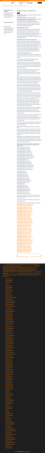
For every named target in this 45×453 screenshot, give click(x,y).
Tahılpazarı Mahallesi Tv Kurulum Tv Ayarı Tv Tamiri (24, 248)
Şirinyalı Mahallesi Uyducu (9, 313)
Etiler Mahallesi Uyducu (8, 299)
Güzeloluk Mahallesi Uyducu (9, 328)
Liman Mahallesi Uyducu (9, 364)
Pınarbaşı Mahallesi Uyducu (9, 365)
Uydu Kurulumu (7, 5)
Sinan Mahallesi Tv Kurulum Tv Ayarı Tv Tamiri (24, 235)
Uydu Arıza (11, 5)
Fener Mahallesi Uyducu (8, 316)
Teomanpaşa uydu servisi (28, 271)
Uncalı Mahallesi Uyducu (9, 360)
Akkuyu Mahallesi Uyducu (9, 345)
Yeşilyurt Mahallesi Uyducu (9, 386)
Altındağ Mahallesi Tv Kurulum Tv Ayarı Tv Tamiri (24, 233)
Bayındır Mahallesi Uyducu (9, 326)
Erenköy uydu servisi (6, 266)
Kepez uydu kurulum (31, 266)
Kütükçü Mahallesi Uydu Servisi (31, 270)
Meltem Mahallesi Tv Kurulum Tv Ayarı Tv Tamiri (24, 219)
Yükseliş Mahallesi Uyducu (9, 374)
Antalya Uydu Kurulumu (8, 287)
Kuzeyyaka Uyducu (8, 398)
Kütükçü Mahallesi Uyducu (13, 270)
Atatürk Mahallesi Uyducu (9, 403)
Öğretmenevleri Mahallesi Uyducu (10, 353)
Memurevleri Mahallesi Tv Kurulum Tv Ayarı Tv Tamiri (25, 237)
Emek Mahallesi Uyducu (8, 401)
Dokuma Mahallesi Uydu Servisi (21, 264)
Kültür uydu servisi (5, 270)
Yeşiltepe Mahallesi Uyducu (9, 384)
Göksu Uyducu (7, 405)
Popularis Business (27, 451)
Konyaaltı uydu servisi (13, 267)
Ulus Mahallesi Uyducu (8, 389)
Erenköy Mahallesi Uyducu (9, 415)
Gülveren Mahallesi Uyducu (9, 379)
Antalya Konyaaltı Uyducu (9, 290)
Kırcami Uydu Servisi (8, 446)
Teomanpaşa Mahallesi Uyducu (9, 423)
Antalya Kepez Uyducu (8, 289)
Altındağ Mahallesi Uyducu (9, 331)
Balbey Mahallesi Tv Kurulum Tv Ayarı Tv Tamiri (24, 250)
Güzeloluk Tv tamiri (38, 253)
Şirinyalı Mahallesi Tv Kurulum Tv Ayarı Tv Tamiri (24, 211)
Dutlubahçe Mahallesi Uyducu (9, 323)
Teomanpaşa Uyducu (8, 425)
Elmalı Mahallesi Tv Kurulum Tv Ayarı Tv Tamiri (24, 251)
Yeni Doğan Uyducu (8, 420)
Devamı (12, 17)
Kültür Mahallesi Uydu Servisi (33, 268)
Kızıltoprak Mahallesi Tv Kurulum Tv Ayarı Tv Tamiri (24, 208)
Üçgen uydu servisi (24, 274)
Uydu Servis (7, 284)
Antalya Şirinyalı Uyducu (9, 280)
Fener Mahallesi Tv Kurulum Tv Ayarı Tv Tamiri (24, 215)
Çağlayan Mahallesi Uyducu (9, 304)
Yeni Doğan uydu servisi (29, 273)
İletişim (25, 5)
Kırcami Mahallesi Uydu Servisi (9, 444)
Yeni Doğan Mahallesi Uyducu (9, 422)
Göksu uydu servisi (18, 266)
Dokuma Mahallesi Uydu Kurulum (11, 264)
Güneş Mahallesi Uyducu (9, 435)
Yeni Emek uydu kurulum (37, 273)
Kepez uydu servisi (36, 266)
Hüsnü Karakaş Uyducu (8, 427)
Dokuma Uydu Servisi (29, 264)
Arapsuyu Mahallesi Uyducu (9, 350)
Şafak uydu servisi (36, 274)
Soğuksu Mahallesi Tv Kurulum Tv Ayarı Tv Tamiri (24, 225)
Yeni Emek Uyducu (8, 396)
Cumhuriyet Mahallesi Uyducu (9, 321)
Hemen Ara (39, 2)
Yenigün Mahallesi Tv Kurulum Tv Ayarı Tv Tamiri (24, 207)
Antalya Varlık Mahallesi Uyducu (10, 306)
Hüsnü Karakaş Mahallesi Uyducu (10, 429)
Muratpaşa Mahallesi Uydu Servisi (10, 442)
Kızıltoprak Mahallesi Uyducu (9, 309)
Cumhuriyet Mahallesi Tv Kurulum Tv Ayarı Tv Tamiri (25, 221)
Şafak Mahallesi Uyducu (8, 393)
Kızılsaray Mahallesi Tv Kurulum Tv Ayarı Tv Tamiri (24, 243)
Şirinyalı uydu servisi (6, 276)
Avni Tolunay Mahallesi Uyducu (10, 437)
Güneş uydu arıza (22, 266)
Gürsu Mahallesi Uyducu (8, 359)
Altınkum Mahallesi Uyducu (9, 352)
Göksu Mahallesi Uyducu (9, 406)
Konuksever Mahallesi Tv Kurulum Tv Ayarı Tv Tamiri (25, 209)
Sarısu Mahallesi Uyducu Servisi (10, 347)
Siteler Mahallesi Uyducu (9, 362)
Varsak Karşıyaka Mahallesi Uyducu (10, 430)
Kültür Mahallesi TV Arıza (9, 295)
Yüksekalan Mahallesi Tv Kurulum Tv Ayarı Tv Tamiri (24, 230)
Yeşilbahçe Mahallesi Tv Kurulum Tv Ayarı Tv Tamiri (24, 214)
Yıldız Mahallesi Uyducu (8, 324)
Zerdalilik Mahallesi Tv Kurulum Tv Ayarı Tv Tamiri (24, 236)
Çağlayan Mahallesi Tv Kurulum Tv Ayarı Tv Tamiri (24, 205)
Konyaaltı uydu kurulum (6, 267)
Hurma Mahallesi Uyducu (9, 367)
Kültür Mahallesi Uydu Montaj (24, 268)
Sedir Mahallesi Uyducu (8, 330)
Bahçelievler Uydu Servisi (9, 447)
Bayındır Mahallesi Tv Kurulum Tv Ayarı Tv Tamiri (24, 229)
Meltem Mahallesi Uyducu (9, 318)
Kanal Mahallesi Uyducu (8, 440)
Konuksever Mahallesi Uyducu (9, 311)
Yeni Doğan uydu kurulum (22, 273)
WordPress (16, 451)
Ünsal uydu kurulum (13, 274)
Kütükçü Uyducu (7, 411)
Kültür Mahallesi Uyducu (6, 268)
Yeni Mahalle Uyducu (8, 432)
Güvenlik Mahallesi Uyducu (9, 319)
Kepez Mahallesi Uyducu (8, 369)
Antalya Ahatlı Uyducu (8, 294)
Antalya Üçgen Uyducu (8, 285)
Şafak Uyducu (7, 391)
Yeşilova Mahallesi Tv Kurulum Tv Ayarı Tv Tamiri (24, 246)
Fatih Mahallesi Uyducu (8, 418)
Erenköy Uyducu (7, 417)
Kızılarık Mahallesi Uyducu (9, 314)
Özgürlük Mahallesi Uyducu (9, 388)
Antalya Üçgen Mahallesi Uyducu (10, 301)
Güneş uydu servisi (28, 266)
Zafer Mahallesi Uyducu (8, 382)
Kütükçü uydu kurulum (6, 271)
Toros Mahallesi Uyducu (8, 355)
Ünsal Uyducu (7, 410)
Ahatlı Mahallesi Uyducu (8, 377)
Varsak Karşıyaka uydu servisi (15, 273)
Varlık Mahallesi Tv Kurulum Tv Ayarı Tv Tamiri (24, 226)
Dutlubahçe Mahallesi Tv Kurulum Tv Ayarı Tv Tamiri (24, 222)
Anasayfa (3, 5)
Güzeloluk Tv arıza (20, 253)
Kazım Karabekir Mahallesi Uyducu (10, 439)
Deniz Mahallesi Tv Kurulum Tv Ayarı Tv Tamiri (24, 239)
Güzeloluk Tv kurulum (25, 253)
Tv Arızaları (15, 5)
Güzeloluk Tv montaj (29, 253)
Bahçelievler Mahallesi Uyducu (9, 338)
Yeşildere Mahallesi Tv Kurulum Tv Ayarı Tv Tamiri (24, 241)
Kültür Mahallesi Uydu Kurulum (15, 268)
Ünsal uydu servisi (18, 274)
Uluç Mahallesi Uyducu (8, 348)
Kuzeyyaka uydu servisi (28, 267)
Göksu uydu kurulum (12, 266)
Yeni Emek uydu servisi (6, 274)
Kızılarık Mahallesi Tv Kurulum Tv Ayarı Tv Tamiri (24, 212)
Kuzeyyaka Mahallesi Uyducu (9, 400)
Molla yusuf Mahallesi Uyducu (9, 357)
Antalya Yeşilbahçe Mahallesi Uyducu (10, 297)
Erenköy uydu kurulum (36, 264)
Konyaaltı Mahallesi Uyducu (9, 342)
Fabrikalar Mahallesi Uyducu (9, 372)
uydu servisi (5, 273)
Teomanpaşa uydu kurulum (20, 271)
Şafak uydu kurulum (30, 274)
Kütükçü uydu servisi (13, 271)
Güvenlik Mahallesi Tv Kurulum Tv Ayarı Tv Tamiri (24, 218)
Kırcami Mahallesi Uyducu (9, 340)
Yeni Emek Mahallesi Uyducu (9, 394)
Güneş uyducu (25, 266)
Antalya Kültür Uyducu (8, 282)
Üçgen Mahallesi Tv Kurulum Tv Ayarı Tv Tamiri (24, 223)
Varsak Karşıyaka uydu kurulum (10, 273)
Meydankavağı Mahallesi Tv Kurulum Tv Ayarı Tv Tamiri (25, 204)
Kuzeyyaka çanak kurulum (34, 267)
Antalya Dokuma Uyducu (9, 278)
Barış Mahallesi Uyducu (8, 381)
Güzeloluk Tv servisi (33, 253)
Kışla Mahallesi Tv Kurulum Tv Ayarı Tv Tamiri (23, 244)
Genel (17, 8)
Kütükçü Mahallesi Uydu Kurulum (22, 270)
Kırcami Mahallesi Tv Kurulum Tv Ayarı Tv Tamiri (24, 247)
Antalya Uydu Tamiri (8, 292)
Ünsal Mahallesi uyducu (8, 408)
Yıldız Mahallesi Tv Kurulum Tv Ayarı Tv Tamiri (24, 228)
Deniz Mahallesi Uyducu (8, 336)
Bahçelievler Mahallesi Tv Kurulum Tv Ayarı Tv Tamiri (25, 240)
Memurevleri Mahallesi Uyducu (10, 335)
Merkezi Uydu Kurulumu (20, 5)
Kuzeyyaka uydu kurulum (20, 267)
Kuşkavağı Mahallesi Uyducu (9, 343)
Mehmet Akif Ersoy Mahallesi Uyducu (10, 434)
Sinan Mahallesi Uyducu (8, 333)
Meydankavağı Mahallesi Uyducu (10, 302)
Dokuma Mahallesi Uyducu (9, 371)
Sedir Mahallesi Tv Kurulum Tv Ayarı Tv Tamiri (24, 232)
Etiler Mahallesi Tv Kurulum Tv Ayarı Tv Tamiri (24, 216)
